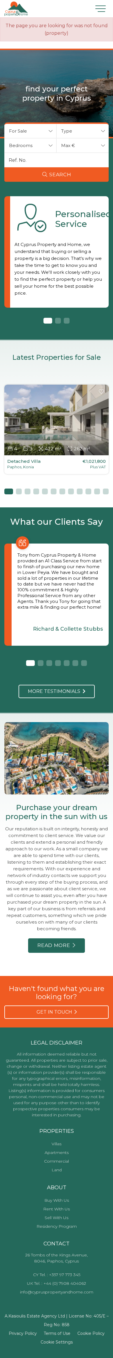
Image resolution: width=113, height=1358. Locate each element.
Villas (56, 1143)
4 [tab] (36, 491)
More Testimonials (55, 691)
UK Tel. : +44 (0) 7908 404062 (56, 1283)
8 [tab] (71, 491)
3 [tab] (67, 321)
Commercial (56, 1161)
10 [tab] (88, 491)
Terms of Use (57, 1333)
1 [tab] (46, 321)
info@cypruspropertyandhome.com (56, 1292)
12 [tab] (106, 491)
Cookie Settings (57, 1342)
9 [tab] (80, 491)
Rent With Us (56, 1209)
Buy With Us (56, 1200)
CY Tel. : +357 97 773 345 (56, 1274)
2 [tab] (58, 321)
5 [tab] (45, 491)
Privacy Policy (23, 1333)
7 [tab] (62, 491)
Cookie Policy (91, 1333)
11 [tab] (97, 491)
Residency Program (57, 1226)
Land (57, 1169)
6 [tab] (54, 491)
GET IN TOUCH (55, 1012)
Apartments (57, 1152)
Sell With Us (56, 1217)
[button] (30, 131)
